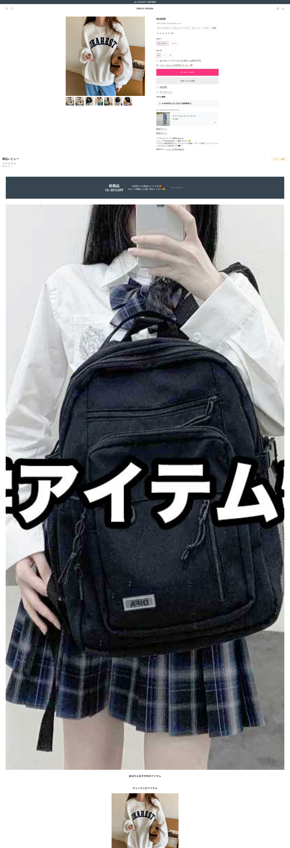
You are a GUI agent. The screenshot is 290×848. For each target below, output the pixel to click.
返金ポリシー (161, 129)
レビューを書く (279, 159)
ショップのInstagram (175, 149)
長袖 (214, 28)
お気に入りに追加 (187, 81)
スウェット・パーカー (201, 28)
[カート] (283, 8)
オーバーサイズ (163, 28)
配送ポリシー (161, 133)
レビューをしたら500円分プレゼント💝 (176, 65)
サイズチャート (166, 92)
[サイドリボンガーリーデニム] (163, 119)
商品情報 (163, 87)
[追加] (215, 122)
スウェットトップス (181, 28)
